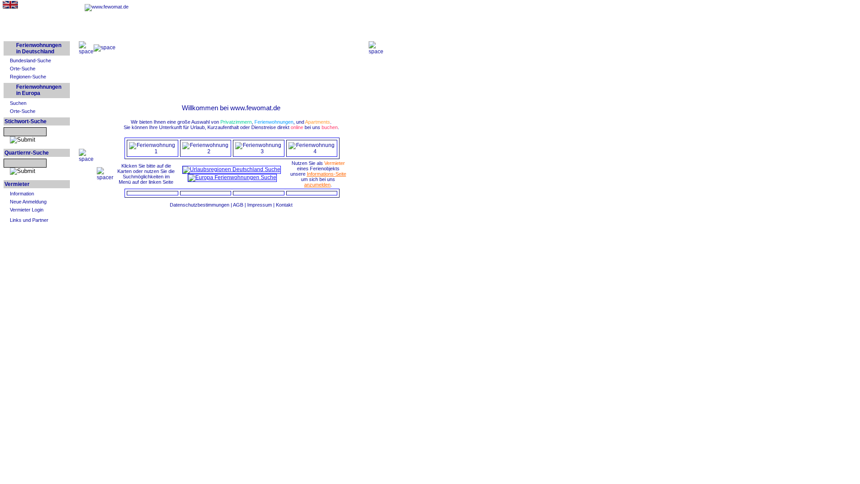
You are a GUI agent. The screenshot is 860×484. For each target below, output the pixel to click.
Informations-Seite (326, 174)
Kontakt (284, 204)
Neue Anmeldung (28, 201)
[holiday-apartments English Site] (10, 6)
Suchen (18, 103)
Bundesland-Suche (30, 60)
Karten (124, 171)
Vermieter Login (26, 209)
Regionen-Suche (28, 76)
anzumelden (317, 184)
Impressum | (261, 204)
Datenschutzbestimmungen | (201, 204)
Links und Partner (29, 220)
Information (22, 193)
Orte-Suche (22, 68)
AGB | (240, 204)
